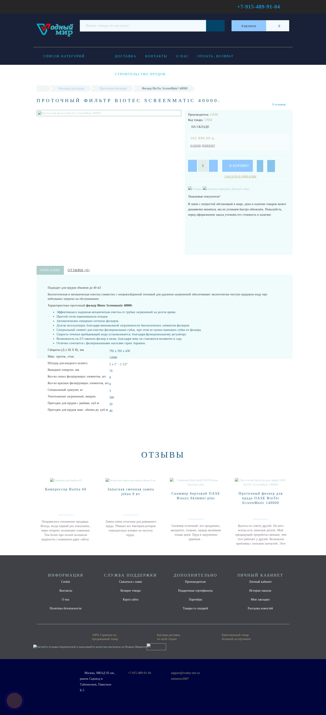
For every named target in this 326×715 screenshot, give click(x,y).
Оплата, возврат (215, 56)
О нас (182, 56)
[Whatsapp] (168, 684)
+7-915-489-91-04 (139, 673)
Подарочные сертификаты (195, 590)
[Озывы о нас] (195, 188)
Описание (50, 270)
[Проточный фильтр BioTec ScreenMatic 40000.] (109, 113)
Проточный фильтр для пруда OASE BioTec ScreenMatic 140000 (261, 498)
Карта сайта (130, 599)
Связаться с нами (130, 581)
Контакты (156, 56)
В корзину (238, 166)
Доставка (125, 56)
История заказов (260, 590)
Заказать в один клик (240, 176)
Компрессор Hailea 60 (65, 489)
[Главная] (42, 88)
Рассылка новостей (260, 608)
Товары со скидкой (195, 608)
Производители (195, 581)
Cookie (65, 581)
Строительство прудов (140, 74)
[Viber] (176, 685)
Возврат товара (130, 590)
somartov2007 (180, 678)
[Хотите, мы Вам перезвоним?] (14, 701)
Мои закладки (260, 599)
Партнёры (195, 599)
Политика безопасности (66, 608)
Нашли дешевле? (202, 145)
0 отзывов (278, 104)
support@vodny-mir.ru (185, 673)
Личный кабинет (260, 581)
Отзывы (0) (79, 270)
